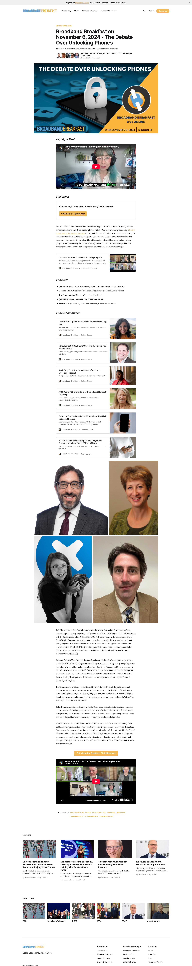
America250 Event (89, 11)
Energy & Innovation (104, 962)
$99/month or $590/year (73, 214)
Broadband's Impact (105, 954)
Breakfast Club (128, 954)
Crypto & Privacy (103, 958)
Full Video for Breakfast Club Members (96, 753)
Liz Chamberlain (110, 53)
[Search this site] (144, 11)
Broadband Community (131, 951)
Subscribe (163, 11)
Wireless (111, 812)
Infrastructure (102, 951)
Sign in (151, 11)
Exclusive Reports (130, 962)
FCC (104, 812)
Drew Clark (85, 55)
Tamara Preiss (96, 53)
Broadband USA (129, 958)
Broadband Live (64, 26)
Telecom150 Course (108, 11)
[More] (121, 11)
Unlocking (97, 812)
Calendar (151, 954)
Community (66, 11)
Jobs (150, 958)
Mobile (88, 812)
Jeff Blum (85, 53)
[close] (189, 2)
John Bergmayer (125, 53)
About (76, 11)
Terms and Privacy (155, 962)
